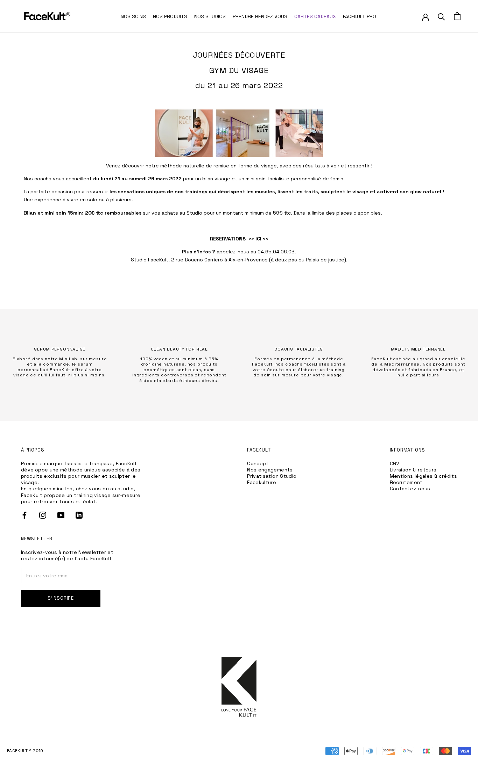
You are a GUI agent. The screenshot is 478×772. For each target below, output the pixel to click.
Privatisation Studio (271, 476)
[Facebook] (24, 515)
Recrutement (406, 482)
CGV (395, 463)
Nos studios (210, 16)
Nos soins (133, 16)
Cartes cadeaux (315, 16)
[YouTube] (60, 515)
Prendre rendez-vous (260, 16)
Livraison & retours (413, 470)
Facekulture (261, 482)
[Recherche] (441, 16)
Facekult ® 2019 (25, 750)
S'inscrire (61, 598)
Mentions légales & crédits (423, 476)
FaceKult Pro (359, 16)
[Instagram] (42, 515)
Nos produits (170, 16)
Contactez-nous (410, 488)
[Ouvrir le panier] (457, 16)
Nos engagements (270, 470)
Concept (258, 463)
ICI (258, 239)
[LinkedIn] (79, 515)
